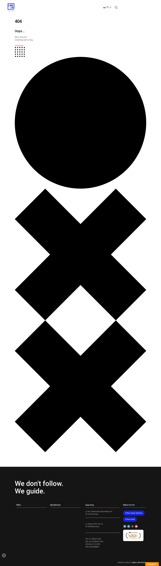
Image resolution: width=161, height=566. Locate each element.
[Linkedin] (128, 526)
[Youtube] (136, 526)
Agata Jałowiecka (139, 562)
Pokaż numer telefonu (133, 513)
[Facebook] (124, 526)
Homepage (19, 45)
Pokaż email (130, 519)
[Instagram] (132, 526)
